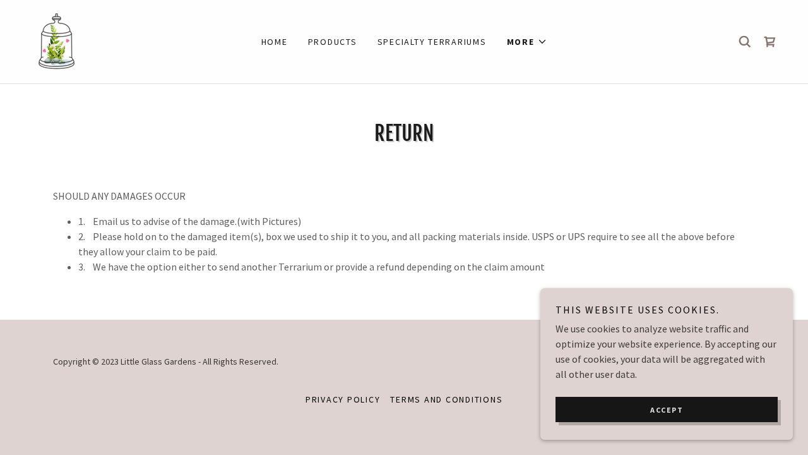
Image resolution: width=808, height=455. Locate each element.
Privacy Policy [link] (343, 399)
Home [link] (274, 41)
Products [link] (332, 41)
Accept (666, 410)
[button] (527, 41)
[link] (55, 40)
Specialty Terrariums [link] (432, 41)
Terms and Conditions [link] (446, 399)
